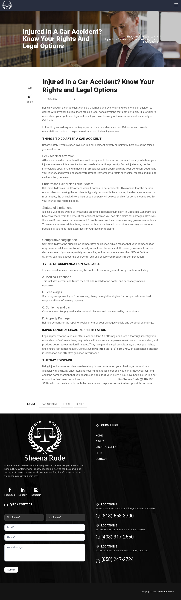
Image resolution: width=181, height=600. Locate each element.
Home (99, 435)
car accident (49, 404)
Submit (11, 569)
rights (80, 404)
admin (60, 99)
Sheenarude (134, 36)
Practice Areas (106, 447)
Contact (101, 459)
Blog (99, 453)
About (100, 441)
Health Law (149, 36)
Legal (66, 404)
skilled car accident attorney (101, 379)
